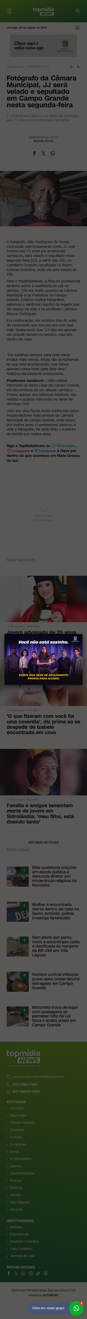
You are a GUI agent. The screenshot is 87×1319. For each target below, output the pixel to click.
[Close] (83, 634)
